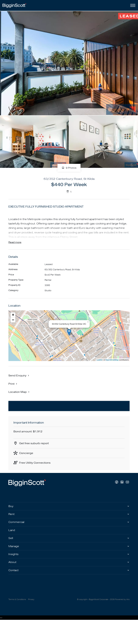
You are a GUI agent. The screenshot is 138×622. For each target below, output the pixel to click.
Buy (10, 506)
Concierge (26, 453)
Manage (13, 546)
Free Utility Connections (34, 462)
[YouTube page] (127, 482)
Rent (11, 514)
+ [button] (13, 315)
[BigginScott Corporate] (14, 5)
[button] (13, 384)
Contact (13, 570)
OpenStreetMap (112, 359)
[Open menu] (132, 5)
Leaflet (99, 359)
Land (11, 530)
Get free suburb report (34, 443)
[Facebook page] (117, 482)
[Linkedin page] (122, 482)
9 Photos (70, 167)
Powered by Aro (122, 599)
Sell (10, 538)
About (12, 562)
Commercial (16, 522)
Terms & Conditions (17, 599)
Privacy (31, 599)
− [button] (13, 320)
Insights (13, 554)
